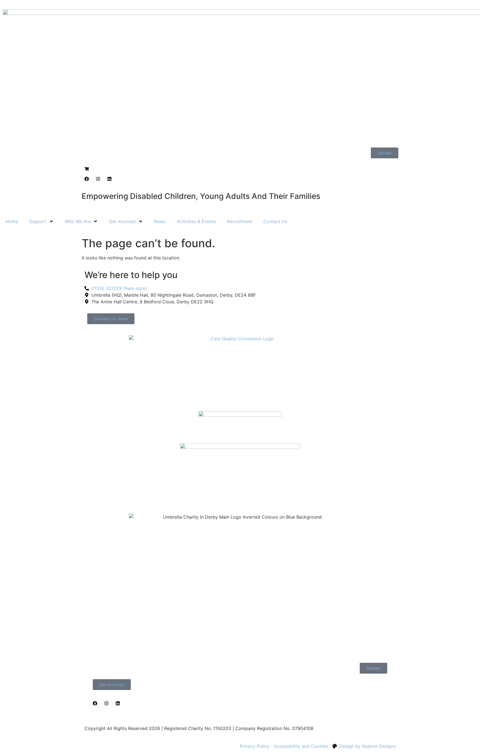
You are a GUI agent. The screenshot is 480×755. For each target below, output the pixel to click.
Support (37, 221)
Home (12, 221)
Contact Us (275, 221)
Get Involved (122, 221)
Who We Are (78, 221)
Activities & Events (196, 221)
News (160, 221)
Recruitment (239, 221)
